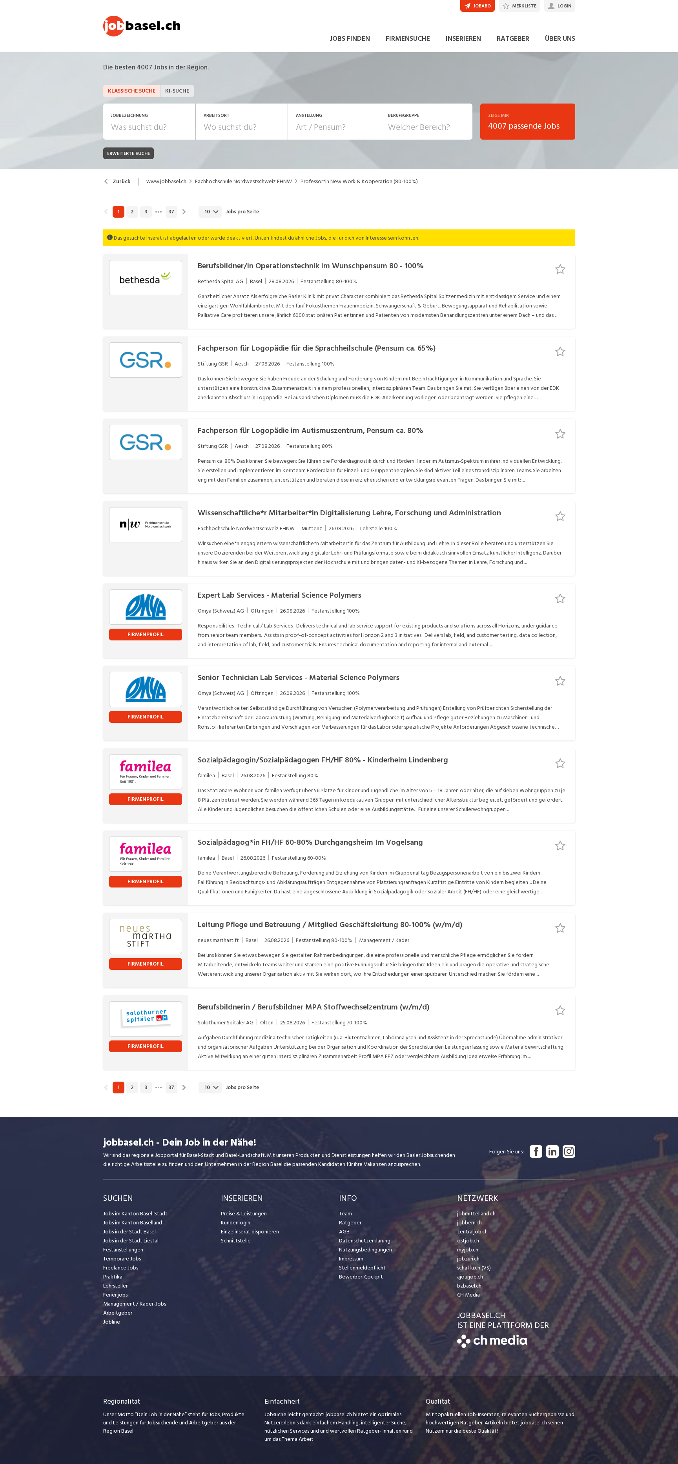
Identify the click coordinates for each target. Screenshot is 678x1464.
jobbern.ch (469, 1222)
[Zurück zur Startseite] (492, 1346)
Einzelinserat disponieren (250, 1231)
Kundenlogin (235, 1222)
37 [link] (171, 211)
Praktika (112, 1276)
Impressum (351, 1258)
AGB (344, 1231)
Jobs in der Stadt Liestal (131, 1240)
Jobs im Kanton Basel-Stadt (135, 1213)
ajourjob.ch (470, 1276)
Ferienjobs (115, 1294)
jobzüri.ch (468, 1258)
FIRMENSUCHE (408, 38)
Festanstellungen (123, 1249)
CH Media (468, 1294)
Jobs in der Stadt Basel (129, 1231)
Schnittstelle (236, 1240)
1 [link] (118, 211)
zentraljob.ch (472, 1231)
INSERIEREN (463, 38)
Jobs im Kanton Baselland (132, 1222)
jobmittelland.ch (476, 1213)
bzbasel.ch (469, 1285)
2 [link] (132, 211)
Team (345, 1213)
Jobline (111, 1321)
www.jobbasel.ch (166, 181)
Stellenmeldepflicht (362, 1267)
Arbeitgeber (117, 1312)
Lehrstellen (116, 1285)
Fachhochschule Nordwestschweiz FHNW (243, 181)
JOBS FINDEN (350, 38)
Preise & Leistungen (244, 1213)
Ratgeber (350, 1222)
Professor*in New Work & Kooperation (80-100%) (359, 181)
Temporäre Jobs (122, 1258)
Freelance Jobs (120, 1267)
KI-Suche (177, 90)
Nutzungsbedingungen (365, 1249)
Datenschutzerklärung (364, 1240)
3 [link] (146, 211)
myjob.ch (467, 1249)
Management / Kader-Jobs (134, 1303)
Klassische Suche (131, 90)
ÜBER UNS (560, 38)
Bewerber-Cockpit (361, 1276)
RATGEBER (513, 38)
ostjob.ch (468, 1240)
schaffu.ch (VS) (474, 1267)
